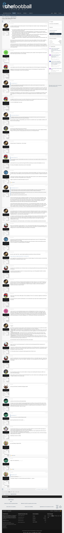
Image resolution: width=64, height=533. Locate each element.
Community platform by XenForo (29, 530)
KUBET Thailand (11, 499)
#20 (46, 323)
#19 (46, 309)
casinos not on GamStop (29, 506)
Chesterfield (7, 320)
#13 (46, 223)
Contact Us (31, 13)
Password (51, 27)
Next (9, 21)
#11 (46, 185)
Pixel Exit (41, 530)
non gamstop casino (60, 506)
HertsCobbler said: (13, 83)
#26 (46, 412)
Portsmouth (7, 137)
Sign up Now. (4, 518)
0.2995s (34, 532)
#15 (46, 252)
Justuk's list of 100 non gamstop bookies (11, 503)
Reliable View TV (5, 527)
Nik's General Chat (53, 71)
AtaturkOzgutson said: (14, 187)
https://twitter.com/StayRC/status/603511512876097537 (19, 256)
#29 (46, 458)
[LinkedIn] (8, 492)
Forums (14, 13)
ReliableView (4, 526)
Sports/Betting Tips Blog (7, 13)
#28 (46, 441)
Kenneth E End (5, 19)
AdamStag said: (13, 415)
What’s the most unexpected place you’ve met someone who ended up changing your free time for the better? (56, 63)
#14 (46, 237)
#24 (46, 384)
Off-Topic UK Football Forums (55, 53)
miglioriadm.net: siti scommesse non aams (47, 506)
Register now (59, 35)
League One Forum (20, 518)
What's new (19, 13)
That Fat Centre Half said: (14, 115)
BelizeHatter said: (13, 474)
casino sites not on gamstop (11, 506)
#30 (46, 472)
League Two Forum (20, 520)
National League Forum (21, 522)
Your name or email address (54, 23)
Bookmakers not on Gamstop (7, 522)
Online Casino (5, 525)
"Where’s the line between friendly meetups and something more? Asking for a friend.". (56, 50)
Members (25, 13)
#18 (46, 293)
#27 (46, 426)
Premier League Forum (21, 515)
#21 (46, 342)
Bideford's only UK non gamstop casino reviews (28, 503)
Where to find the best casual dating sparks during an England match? (55, 55)
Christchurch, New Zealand (6, 455)
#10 (46, 170)
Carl (60, 43)
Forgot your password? (53, 30)
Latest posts (53, 46)
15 (7, 21)
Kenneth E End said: (14, 157)
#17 (46, 279)
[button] (21, 13)
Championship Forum (21, 517)
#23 (46, 369)
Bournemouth (7, 77)
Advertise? (7, 520)
